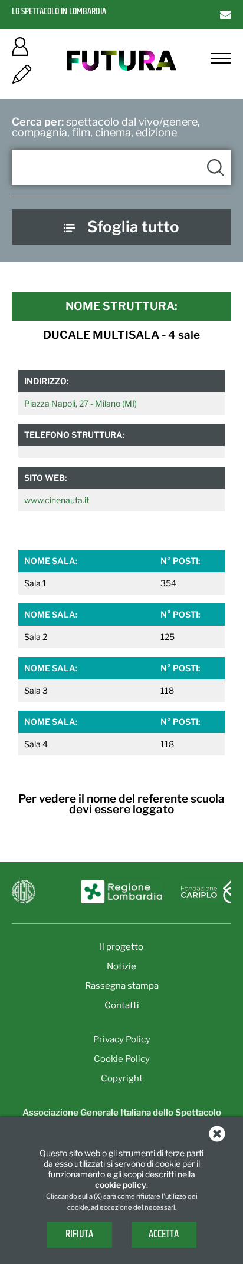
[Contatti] (225, 14)
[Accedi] (20, 50)
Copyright (122, 1078)
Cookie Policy (122, 1059)
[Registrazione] (22, 78)
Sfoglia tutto (133, 226)
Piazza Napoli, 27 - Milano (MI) (80, 403)
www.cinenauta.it (56, 500)
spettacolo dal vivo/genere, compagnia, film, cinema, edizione (106, 126)
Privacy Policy (121, 1039)
